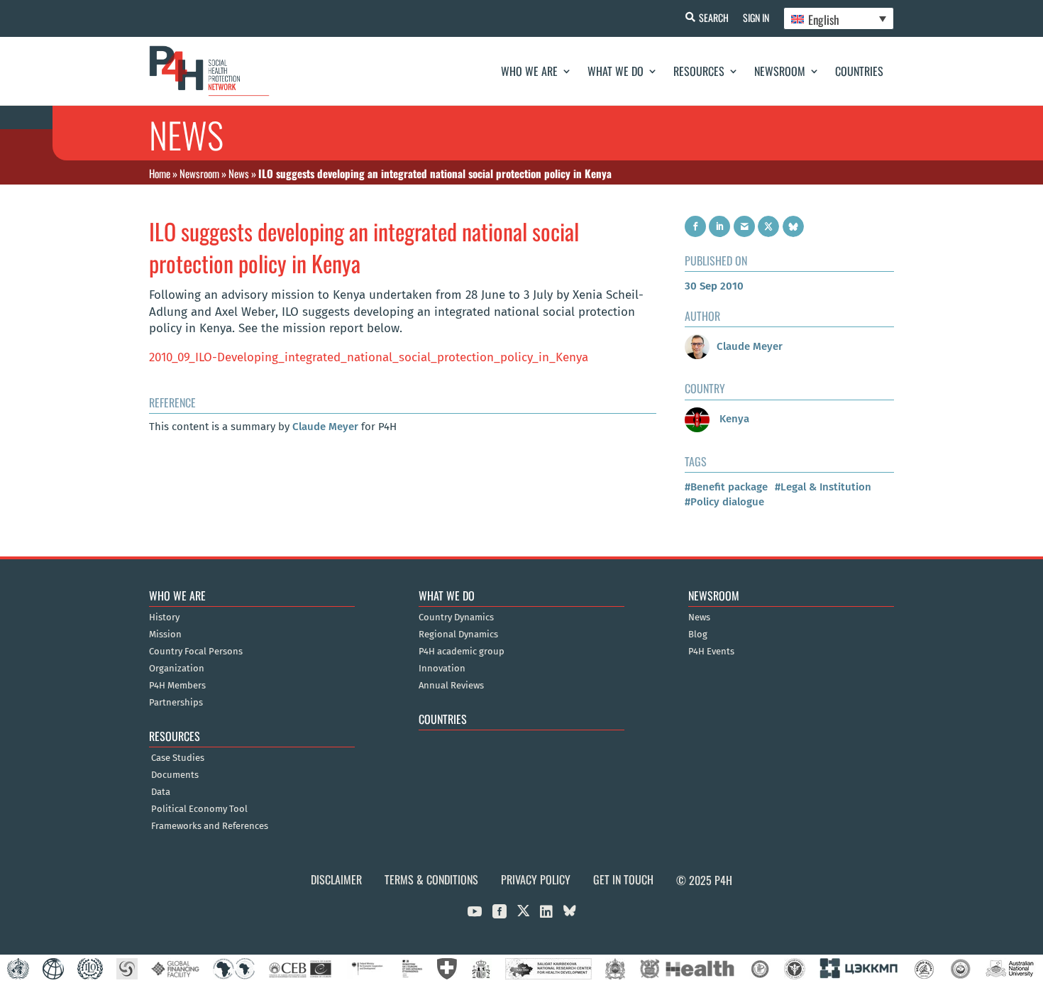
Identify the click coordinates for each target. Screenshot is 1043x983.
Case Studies (177, 758)
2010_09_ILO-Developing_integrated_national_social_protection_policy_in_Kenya (368, 357)
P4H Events (711, 652)
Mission (165, 634)
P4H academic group (461, 652)
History (164, 617)
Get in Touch (623, 879)
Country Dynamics (456, 617)
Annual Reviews (451, 686)
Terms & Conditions (431, 879)
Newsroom (779, 70)
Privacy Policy (535, 879)
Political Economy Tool (199, 809)
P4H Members (177, 686)
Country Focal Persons (196, 652)
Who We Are (529, 70)
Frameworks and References (209, 826)
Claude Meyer (325, 426)
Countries (859, 70)
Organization (176, 669)
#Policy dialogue (724, 501)
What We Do (615, 70)
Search (714, 17)
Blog (697, 634)
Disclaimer (336, 879)
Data (160, 792)
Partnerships (176, 703)
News (238, 173)
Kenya (733, 418)
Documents (175, 775)
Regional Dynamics (458, 634)
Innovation (442, 669)
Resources (698, 70)
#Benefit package (726, 486)
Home (159, 173)
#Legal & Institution (823, 486)
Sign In (756, 17)
